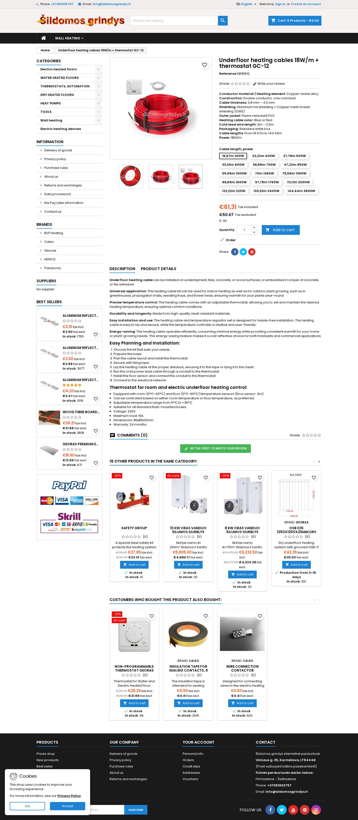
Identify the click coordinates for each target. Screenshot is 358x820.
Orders (188, 760)
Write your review (271, 83)
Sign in (280, 4)
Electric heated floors (58, 69)
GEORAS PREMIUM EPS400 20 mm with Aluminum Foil (81, 444)
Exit (27, 806)
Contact (265, 742)
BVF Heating (53, 233)
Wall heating (67, 38)
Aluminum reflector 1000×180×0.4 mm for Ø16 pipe (81, 316)
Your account (198, 742)
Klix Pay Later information (63, 202)
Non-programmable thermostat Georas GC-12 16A (134, 670)
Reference (227, 74)
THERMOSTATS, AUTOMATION (65, 86)
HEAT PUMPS (50, 103)
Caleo (49, 241)
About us (51, 176)
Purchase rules (56, 167)
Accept (67, 806)
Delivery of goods (58, 150)
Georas (50, 250)
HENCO (50, 259)
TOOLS (46, 111)
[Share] (234, 251)
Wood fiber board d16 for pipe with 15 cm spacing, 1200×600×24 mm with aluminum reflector (81, 412)
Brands (44, 224)
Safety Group (134, 528)
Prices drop (46, 753)
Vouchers (190, 779)
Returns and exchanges (63, 185)
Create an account (306, 4)
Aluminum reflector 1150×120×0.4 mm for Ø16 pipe (81, 348)
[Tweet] (243, 251)
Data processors (57, 194)
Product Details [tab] (158, 269)
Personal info (193, 753)
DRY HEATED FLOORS (57, 94)
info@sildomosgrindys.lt (112, 4)
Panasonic (52, 268)
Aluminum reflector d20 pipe (81, 380)
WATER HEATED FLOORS (59, 77)
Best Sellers (49, 302)
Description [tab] (122, 269)
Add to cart (280, 230)
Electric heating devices (60, 129)
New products (48, 760)
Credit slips (191, 766)
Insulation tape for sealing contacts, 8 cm (188, 670)
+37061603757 (62, 4)
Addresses (191, 772)
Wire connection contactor (242, 668)
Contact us (52, 211)
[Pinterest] (251, 251)
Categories (49, 61)
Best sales (45, 766)
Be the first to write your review (218, 448)
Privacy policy (55, 159)
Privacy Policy (69, 795)
